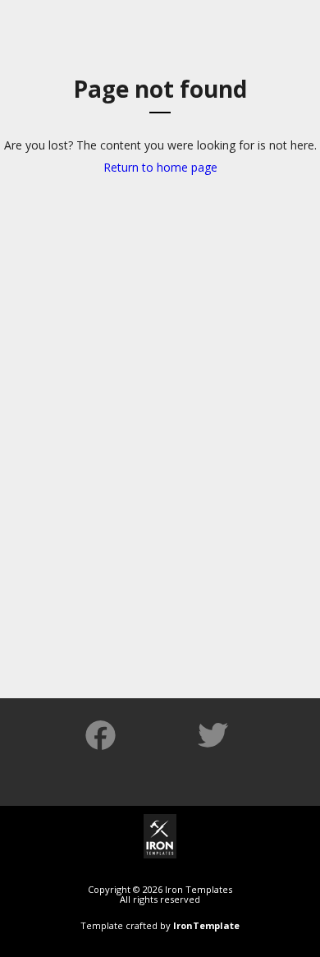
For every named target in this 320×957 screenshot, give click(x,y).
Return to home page (160, 167)
